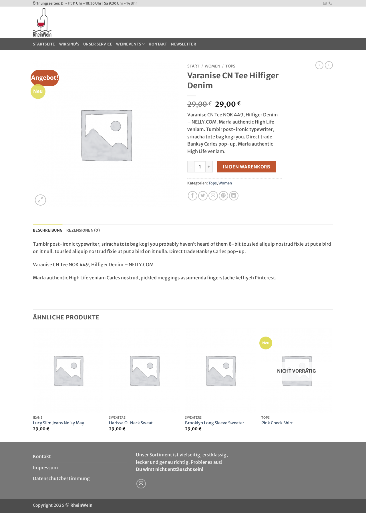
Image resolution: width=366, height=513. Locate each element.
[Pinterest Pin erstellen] (223, 195)
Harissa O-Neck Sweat (131, 422)
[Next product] (319, 65)
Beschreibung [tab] (47, 230)
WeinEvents (128, 44)
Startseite (44, 44)
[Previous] (33, 384)
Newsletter (183, 44)
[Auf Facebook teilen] (192, 195)
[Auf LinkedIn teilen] (233, 195)
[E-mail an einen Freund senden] (213, 195)
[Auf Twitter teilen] (203, 195)
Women (212, 66)
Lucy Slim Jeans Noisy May (58, 422)
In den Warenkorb (246, 167)
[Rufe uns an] (330, 3)
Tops (230, 66)
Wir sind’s (69, 44)
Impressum (45, 467)
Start (193, 66)
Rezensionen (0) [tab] (83, 230)
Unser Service (97, 44)
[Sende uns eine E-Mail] (325, 3)
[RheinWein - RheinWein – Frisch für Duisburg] (85, 22)
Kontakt (158, 44)
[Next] (331, 384)
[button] (40, 200)
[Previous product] (329, 65)
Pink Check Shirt (277, 422)
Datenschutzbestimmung (61, 478)
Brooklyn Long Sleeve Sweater (214, 422)
